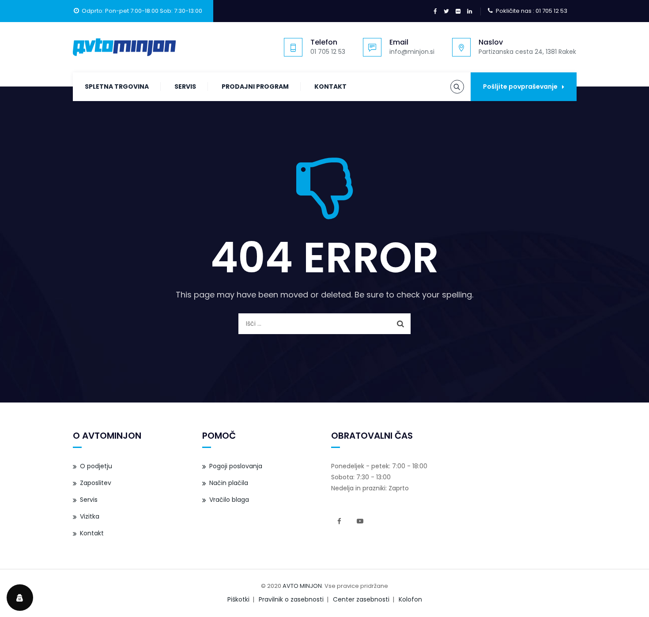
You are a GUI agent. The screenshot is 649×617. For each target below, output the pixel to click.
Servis (185, 86)
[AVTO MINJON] (124, 47)
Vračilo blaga (229, 499)
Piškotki (238, 599)
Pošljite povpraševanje (520, 86)
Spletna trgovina (117, 86)
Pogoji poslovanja (235, 466)
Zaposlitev (95, 482)
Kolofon (410, 599)
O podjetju (96, 466)
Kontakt (330, 86)
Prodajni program (255, 86)
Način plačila (228, 482)
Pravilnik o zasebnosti (291, 599)
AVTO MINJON (302, 586)
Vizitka (89, 516)
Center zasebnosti (361, 599)
